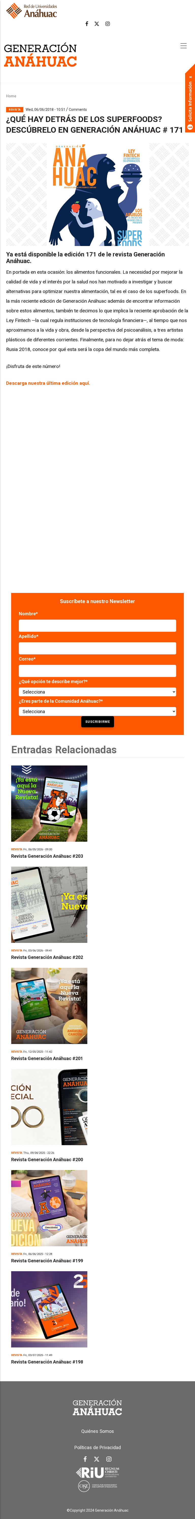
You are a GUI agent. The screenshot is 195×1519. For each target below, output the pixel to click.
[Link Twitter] (96, 1460)
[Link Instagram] (109, 1460)
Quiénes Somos (97, 1431)
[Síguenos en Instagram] (107, 24)
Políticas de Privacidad (97, 1447)
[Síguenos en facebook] (87, 24)
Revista (15, 109)
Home (11, 96)
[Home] (40, 55)
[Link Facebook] (85, 1460)
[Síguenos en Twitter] (97, 24)
